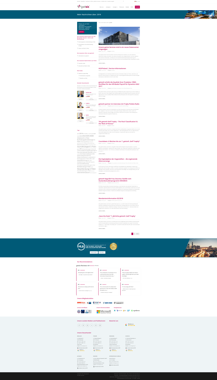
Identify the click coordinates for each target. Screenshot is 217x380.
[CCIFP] (97, 304)
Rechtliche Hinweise (122, 373)
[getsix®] (83, 8)
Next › (137, 233)
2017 (88, 133)
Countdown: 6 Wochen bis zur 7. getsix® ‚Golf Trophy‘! (119, 141)
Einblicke (112, 51)
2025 (88, 136)
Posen (80, 121)
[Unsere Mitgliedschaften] (84, 304)
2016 (86, 133)
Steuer (92, 166)
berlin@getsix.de (115, 363)
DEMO (132, 7)
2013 (78, 133)
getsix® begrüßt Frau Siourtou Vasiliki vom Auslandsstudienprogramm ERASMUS (115, 180)
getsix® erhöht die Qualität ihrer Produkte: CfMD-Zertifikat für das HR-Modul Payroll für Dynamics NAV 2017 (119, 84)
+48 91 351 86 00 (130, 341)
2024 (84, 136)
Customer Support (110, 1)
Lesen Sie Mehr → (102, 63)
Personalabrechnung (84, 163)
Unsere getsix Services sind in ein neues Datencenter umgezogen (119, 48)
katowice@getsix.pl (83, 366)
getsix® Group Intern (115, 105)
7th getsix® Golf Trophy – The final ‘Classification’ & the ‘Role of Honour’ (118, 122)
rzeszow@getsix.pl (99, 364)
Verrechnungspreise (93, 172)
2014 (81, 133)
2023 (80, 136)
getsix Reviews (81, 266)
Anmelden (81, 31)
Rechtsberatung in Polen (84, 167)
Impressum (116, 373)
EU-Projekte (134, 378)
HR (80, 149)
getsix (78, 149)
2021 (94, 133)
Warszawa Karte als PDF (115, 347)
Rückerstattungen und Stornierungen (124, 378)
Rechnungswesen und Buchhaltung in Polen (87, 41)
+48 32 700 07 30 (82, 361)
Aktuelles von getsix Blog (83, 73)
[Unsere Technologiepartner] (103, 313)
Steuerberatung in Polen (86, 169)
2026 (92, 136)
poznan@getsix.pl (99, 345)
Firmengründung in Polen (92, 144)
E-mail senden (91, 99)
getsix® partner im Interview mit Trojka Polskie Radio (119, 104)
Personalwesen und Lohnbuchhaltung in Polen (124, 88)
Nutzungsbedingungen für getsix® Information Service (129, 375)
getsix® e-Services (97, 1)
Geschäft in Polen (82, 63)
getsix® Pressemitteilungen (124, 105)
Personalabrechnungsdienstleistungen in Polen (86, 165)
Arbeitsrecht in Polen (83, 138)
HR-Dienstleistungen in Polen (88, 149)
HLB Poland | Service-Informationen (112, 68)
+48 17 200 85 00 (98, 361)
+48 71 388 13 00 (82, 341)
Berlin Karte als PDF (115, 365)
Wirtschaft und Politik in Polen (133, 163)
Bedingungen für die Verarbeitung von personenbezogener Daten (127, 376)
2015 (84, 133)
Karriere (78, 1)
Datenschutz (112, 376)
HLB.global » (101, 252)
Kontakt (137, 7)
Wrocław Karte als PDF (83, 347)
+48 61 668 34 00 (98, 341)
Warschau (80, 99)
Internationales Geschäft (86, 152)
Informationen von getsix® (84, 55)
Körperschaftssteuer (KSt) (88, 154)
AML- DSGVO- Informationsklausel (133, 373)
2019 (90, 133)
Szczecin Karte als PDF (131, 347)
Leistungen (108, 7)
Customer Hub (104, 1)
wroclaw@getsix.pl (83, 345)
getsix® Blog (114, 88)
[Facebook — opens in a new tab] (79, 325)
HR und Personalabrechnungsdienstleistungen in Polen (87, 150)
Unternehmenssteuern (83, 172)
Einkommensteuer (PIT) (82, 144)
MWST (89, 162)
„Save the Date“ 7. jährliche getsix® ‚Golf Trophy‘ (117, 216)
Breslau (80, 110)
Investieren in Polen (89, 1)
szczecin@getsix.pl (131, 345)
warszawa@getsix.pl (116, 345)
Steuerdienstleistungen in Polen (84, 170)
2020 (92, 133)
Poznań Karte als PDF (99, 347)
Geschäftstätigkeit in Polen (86, 147)
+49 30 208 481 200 (114, 361)
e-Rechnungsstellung (85, 141)
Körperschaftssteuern (82, 157)
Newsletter (83, 1)
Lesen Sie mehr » (94, 252)
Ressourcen (121, 7)
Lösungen (115, 7)
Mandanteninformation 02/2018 (111, 198)
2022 (78, 136)
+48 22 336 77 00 (114, 341)
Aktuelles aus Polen (83, 78)
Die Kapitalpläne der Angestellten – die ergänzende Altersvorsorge (118, 160)
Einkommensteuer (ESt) (90, 143)
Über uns (101, 7)
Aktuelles (127, 7)
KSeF (81, 154)
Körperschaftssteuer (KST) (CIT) (84, 155)
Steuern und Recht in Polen (84, 48)
